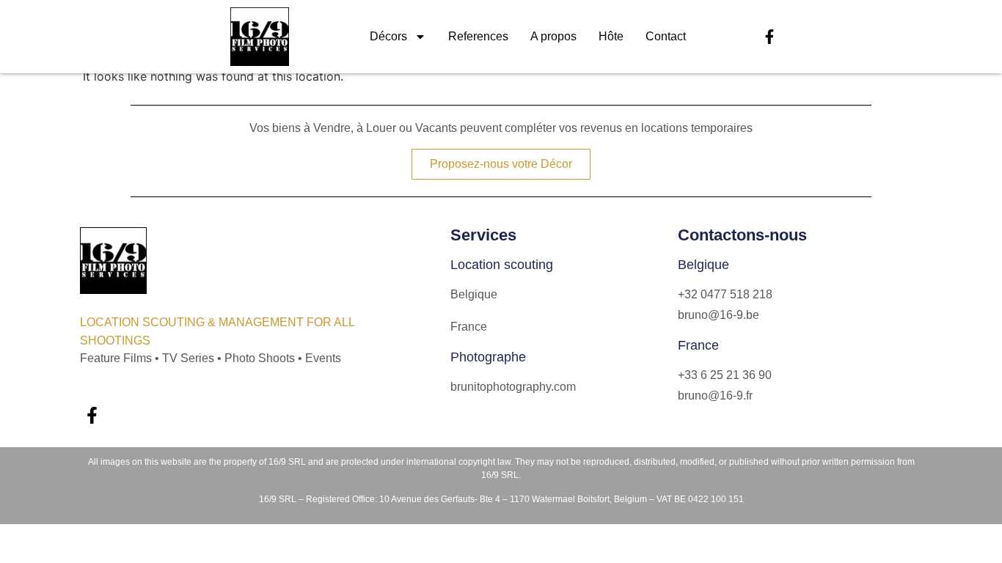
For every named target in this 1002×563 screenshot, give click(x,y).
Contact (666, 36)
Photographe (488, 357)
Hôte (611, 36)
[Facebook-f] (769, 36)
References (478, 36)
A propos (553, 36)
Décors (388, 36)
